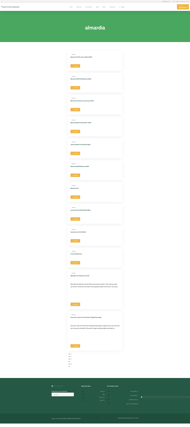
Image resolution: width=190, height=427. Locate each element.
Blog (97, 7)
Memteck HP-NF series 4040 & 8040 (81, 57)
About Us (79, 7)
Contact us (112, 7)
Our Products (89, 7)
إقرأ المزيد (75, 66)
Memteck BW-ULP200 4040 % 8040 (81, 122)
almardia (73, 54)
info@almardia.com (166, 1)
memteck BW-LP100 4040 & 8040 (80, 144)
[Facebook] (53, 400)
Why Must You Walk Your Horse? (80, 276)
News (104, 7)
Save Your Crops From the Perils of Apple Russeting (86, 317)
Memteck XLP (75, 188)
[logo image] (10, 7)
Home (71, 7)
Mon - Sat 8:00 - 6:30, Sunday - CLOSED (181, 1)
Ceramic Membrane (76, 254)
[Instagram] (59, 400)
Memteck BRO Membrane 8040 (80, 166)
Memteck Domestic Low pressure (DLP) (82, 101)
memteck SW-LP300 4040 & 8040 (80, 210)
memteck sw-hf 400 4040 (78, 232)
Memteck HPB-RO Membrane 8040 (81, 79)
